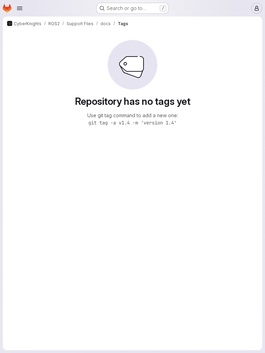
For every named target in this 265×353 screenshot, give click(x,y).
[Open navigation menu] (19, 8)
